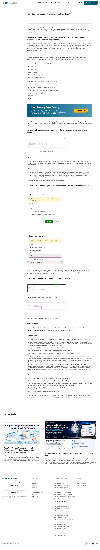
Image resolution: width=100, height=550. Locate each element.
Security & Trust (36, 490)
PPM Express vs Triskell (60, 517)
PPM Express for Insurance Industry (63, 494)
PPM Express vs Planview (60, 531)
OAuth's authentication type (37, 330)
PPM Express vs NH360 (60, 524)
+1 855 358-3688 (81, 485)
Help (33, 494)
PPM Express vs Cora (59, 535)
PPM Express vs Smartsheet (61, 508)
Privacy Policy (35, 487)
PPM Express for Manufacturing (62, 492)
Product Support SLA (37, 492)
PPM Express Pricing (37, 481)
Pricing (70, 3)
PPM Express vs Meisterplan (61, 522)
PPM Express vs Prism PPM (61, 515)
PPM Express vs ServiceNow (61, 526)
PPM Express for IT (59, 483)
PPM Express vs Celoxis (60, 533)
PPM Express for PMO (59, 481)
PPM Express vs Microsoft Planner (63, 504)
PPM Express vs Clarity (60, 528)
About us (34, 483)
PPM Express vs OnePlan (60, 513)
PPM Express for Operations (61, 485)
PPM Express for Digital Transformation (64, 490)
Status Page (35, 496)
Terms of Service (9, 497)
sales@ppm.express (82, 483)
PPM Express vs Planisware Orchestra (64, 519)
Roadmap (56, 391)
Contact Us (34, 498)
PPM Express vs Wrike (59, 510)
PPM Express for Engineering (61, 487)
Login (80, 3)
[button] (37, 3)
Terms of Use (35, 485)
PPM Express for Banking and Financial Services (64, 497)
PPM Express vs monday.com (61, 506)
